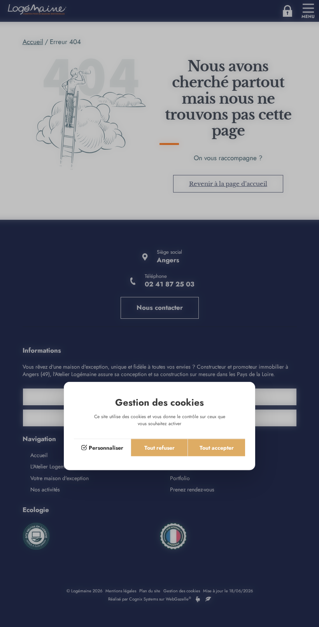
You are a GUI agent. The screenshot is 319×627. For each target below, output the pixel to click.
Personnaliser (106, 448)
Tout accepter (217, 448)
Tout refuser (159, 448)
